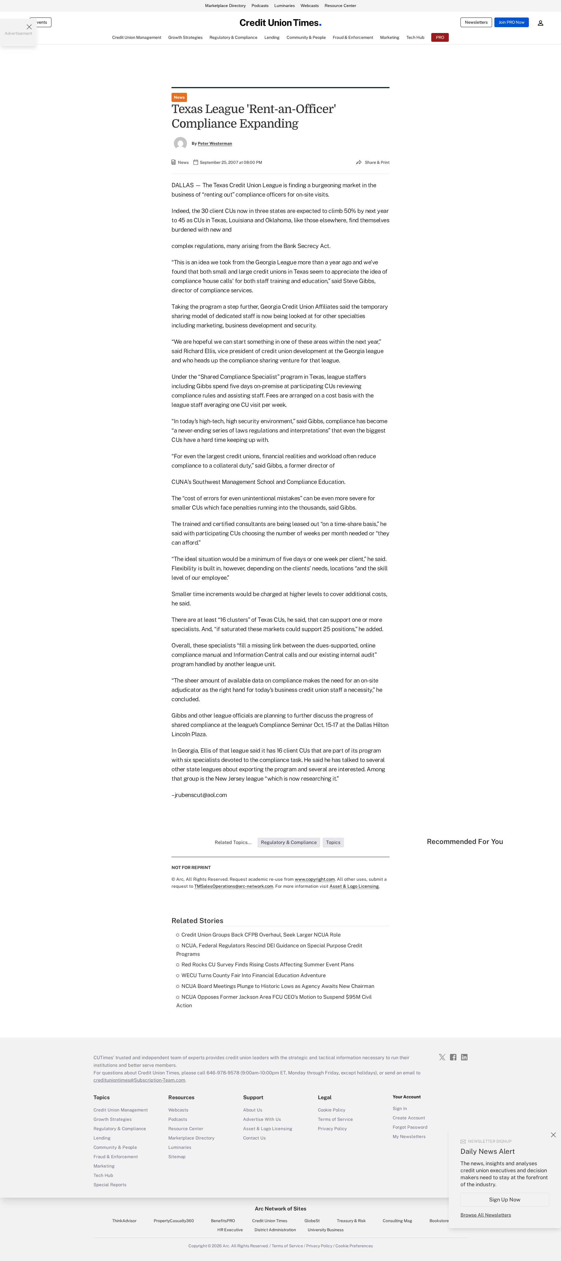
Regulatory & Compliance (120, 1128)
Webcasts (310, 5)
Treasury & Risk (351, 1220)
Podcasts (260, 5)
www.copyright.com (315, 879)
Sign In (400, 1108)
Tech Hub (103, 1175)
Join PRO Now (511, 22)
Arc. (226, 1245)
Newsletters (476, 22)
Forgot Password (410, 1127)
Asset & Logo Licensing (267, 1128)
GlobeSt (312, 1220)
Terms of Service (335, 1119)
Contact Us (254, 1137)
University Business (326, 1229)
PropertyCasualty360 (174, 1220)
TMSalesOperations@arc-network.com (233, 886)
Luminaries (284, 5)
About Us (252, 1109)
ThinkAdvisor (124, 1220)
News (179, 97)
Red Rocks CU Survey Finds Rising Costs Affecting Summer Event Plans (267, 964)
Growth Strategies (113, 1119)
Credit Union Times (269, 1220)
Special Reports (110, 1184)
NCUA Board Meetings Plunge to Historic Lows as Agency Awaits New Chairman (277, 986)
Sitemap (177, 1156)
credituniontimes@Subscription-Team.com (139, 1080)
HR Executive (230, 1229)
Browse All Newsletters (485, 1215)
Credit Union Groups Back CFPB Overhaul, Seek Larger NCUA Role (261, 935)
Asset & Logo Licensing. (355, 886)
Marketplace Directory (225, 5)
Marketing (104, 1165)
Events (40, 22)
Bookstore (439, 1220)
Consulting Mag (397, 1220)
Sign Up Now (505, 1199)
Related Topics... (233, 842)
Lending (102, 1137)
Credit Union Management (121, 1109)
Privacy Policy (332, 1128)
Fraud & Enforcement (116, 1156)
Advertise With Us (262, 1119)
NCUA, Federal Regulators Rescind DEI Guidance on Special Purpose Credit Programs (269, 949)
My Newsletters (409, 1136)
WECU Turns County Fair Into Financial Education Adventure (253, 975)
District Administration (275, 1229)
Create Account (409, 1117)
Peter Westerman (215, 143)
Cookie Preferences (354, 1245)
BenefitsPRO (223, 1220)
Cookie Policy (331, 1109)
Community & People (115, 1147)
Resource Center (340, 5)
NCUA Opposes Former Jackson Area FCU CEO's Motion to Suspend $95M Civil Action (274, 1001)
